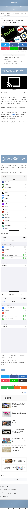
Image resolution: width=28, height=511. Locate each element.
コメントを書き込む (14, 479)
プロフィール (5, 496)
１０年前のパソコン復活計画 (9, 489)
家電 (3, 370)
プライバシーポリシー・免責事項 (10, 493)
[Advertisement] (14, 139)
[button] (25, 267)
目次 (12, 55)
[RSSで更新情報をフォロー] (20, 387)
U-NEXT (14, 114)
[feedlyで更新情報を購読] (7, 387)
